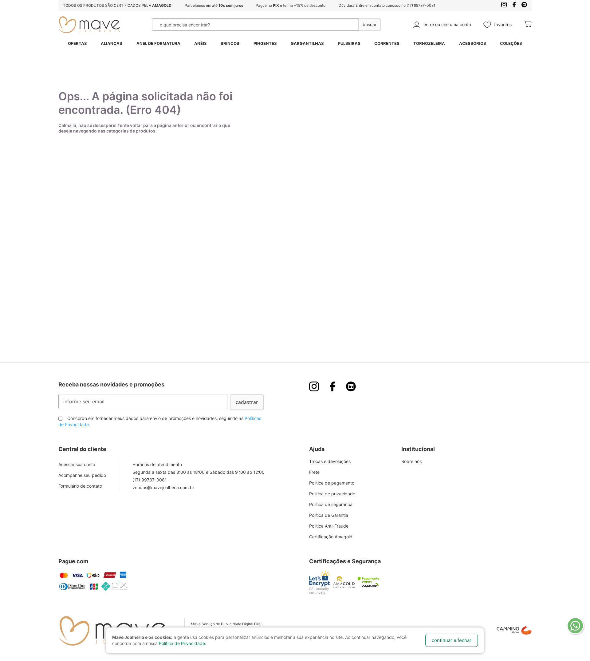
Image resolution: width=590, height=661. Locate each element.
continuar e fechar (451, 640)
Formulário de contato (80, 486)
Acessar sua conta (76, 464)
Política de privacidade (332, 493)
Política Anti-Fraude (328, 525)
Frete (314, 472)
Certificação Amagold (330, 536)
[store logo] (89, 24)
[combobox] (240, 24)
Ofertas (77, 43)
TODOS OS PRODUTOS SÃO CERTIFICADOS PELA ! (117, 5)
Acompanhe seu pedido (82, 475)
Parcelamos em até (214, 5)
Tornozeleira (429, 43)
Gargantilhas (307, 43)
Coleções (511, 43)
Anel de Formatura (158, 43)
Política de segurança (330, 504)
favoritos (503, 24)
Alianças (111, 43)
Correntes (386, 43)
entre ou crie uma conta (447, 24)
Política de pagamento (331, 482)
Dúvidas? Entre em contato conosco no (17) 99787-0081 (387, 5)
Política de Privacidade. (182, 643)
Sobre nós (411, 461)
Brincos (230, 43)
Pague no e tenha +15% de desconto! (291, 5)
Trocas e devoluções (330, 461)
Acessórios (472, 43)
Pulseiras (349, 43)
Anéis (200, 43)
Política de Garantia (328, 515)
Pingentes (265, 43)
